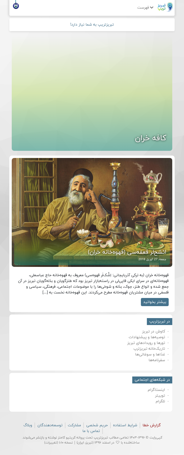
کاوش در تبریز (153, 331)
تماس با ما (91, 431)
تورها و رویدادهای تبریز (146, 343)
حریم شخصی (97, 425)
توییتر (160, 395)
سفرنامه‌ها (157, 360)
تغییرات (51, 442)
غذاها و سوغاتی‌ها (150, 354)
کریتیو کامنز (66, 437)
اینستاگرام (156, 390)
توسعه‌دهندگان (50, 425)
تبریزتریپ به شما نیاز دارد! (92, 24)
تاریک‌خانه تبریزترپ (149, 348)
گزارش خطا (152, 425)
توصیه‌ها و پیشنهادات (147, 337)
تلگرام (160, 401)
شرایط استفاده (125, 425)
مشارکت (74, 425)
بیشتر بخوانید (154, 302)
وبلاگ (27, 425)
